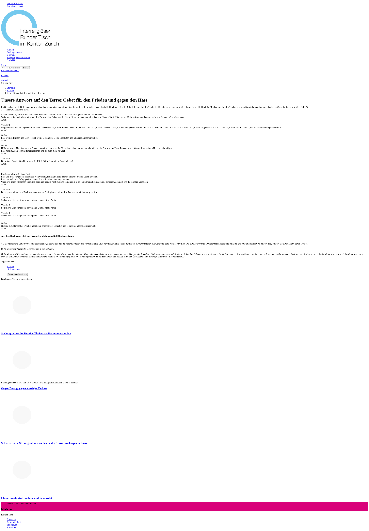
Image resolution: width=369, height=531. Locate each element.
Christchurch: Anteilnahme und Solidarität (26, 498)
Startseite (11, 88)
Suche (4, 65)
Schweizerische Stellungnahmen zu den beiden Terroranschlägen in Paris (44, 443)
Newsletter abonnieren (17, 274)
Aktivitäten (12, 60)
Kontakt (5, 75)
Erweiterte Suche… (10, 70)
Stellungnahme (13, 269)
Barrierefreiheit (14, 522)
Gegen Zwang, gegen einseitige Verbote (24, 388)
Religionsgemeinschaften (18, 57)
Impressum (12, 525)
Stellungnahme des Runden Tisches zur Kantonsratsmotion (36, 333)
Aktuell (10, 49)
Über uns (11, 55)
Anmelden (11, 527)
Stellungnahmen (14, 52)
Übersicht (11, 519)
